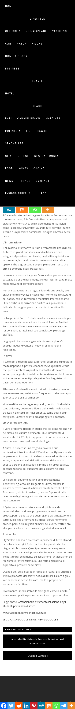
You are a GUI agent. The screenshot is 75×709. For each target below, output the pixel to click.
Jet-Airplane (36, 31)
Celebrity (13, 31)
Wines (23, 168)
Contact (43, 180)
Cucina (39, 168)
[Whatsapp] (35, 210)
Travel (37, 81)
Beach (38, 106)
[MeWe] (9, 210)
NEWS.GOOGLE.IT (49, 619)
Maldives (53, 118)
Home (9, 6)
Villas (37, 43)
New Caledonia (46, 155)
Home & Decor (16, 56)
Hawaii (42, 131)
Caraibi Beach (28, 118)
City (8, 155)
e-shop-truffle (17, 193)
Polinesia (13, 131)
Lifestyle (37, 18)
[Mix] (22, 210)
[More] (48, 210)
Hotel (10, 93)
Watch (22, 43)
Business (12, 68)
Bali (8, 118)
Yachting (59, 31)
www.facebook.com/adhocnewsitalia (24, 612)
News (9, 180)
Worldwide (25, 629)
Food (9, 168)
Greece (23, 155)
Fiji (29, 131)
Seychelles (14, 143)
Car (8, 43)
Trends (25, 180)
